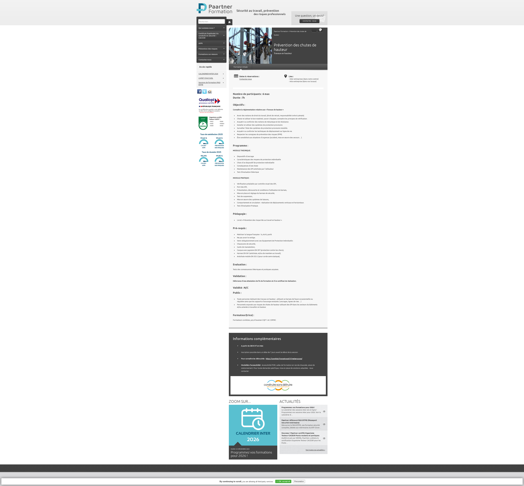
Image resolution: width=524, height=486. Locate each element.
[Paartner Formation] (214, 8)
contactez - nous (309, 21)
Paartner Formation (281, 31)
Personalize (299, 481)
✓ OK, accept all (283, 481)
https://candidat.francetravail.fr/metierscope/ (284, 359)
